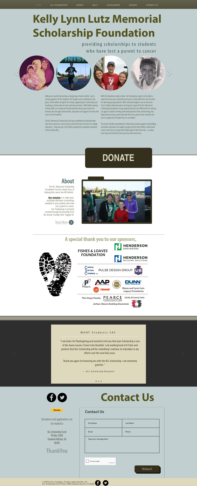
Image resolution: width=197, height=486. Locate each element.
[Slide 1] (96, 381)
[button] (36, 73)
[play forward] (169, 73)
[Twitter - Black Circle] (62, 397)
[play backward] (17, 73)
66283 (57, 442)
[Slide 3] (101, 381)
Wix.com (83, 482)
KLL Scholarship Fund (57, 431)
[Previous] (14, 353)
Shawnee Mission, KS (57, 439)
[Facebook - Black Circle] (51, 397)
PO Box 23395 (57, 435)
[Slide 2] (98, 381)
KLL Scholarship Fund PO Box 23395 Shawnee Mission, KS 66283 (68, 484)
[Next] (182, 353)
